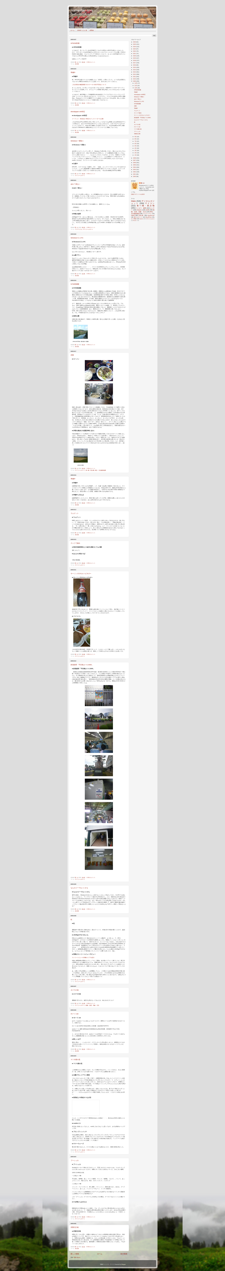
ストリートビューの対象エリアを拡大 (83, 957)
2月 (135, 152)
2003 (134, 169)
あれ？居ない (75, 184)
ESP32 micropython (150, 218)
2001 (134, 174)
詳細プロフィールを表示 (138, 194)
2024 (134, 46)
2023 (134, 49)
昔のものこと (138, 217)
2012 (134, 74)
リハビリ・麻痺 (141, 208)
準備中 (73, 72)
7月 (135, 141)
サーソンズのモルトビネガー (81, 573)
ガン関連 (133, 218)
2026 (134, 42)
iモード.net (74, 1014)
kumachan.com (82, 10)
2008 (134, 158)
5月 (135, 146)
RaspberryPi (151, 215)
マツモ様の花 (75, 1059)
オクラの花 (75, 990)
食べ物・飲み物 (90, 470)
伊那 (72, 355)
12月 (135, 83)
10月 (135, 88)
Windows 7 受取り (77, 141)
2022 (134, 51)
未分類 (77, 64)
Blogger (123, 1264)
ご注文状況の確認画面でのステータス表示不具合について (89, 84)
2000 (134, 176)
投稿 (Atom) (77, 1257)
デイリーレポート (80, 175)
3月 (135, 150)
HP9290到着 (75, 43)
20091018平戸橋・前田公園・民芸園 (80, 341)
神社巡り (135, 220)
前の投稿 (123, 1254)
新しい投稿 (75, 1254)
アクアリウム (78, 229)
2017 (134, 62)
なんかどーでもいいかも (79, 888)
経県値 (92, 30)
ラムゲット (75, 513)
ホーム (72, 30)
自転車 (141, 215)
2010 (134, 79)
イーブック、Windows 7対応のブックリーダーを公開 (87, 119)
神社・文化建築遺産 (100, 470)
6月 (135, 143)
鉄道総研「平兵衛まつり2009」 (82, 665)
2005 (134, 165)
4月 (135, 148)
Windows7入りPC (77, 238)
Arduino (139, 210)
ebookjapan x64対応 (78, 111)
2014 (134, 69)
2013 (134, 72)
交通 (147, 210)
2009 (134, 81)
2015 (134, 67)
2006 (134, 162)
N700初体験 (75, 284)
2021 (134, 53)
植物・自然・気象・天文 (92, 1005)
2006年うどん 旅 (82, 30)
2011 (134, 76)
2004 (134, 167)
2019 (134, 58)
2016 (134, 65)
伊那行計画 (75, 1227)
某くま (142, 183)
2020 (134, 56)
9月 (135, 136)
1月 (135, 155)
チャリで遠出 (75, 543)
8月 (135, 139)
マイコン (149, 203)
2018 (134, 60)
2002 (134, 171)
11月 (135, 85)
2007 (134, 160)
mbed (133, 215)
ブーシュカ (75, 1160)
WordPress (148, 217)
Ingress (141, 218)
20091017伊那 (80, 465)
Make (133, 201)
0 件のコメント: (91, 62)
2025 (134, 44)
